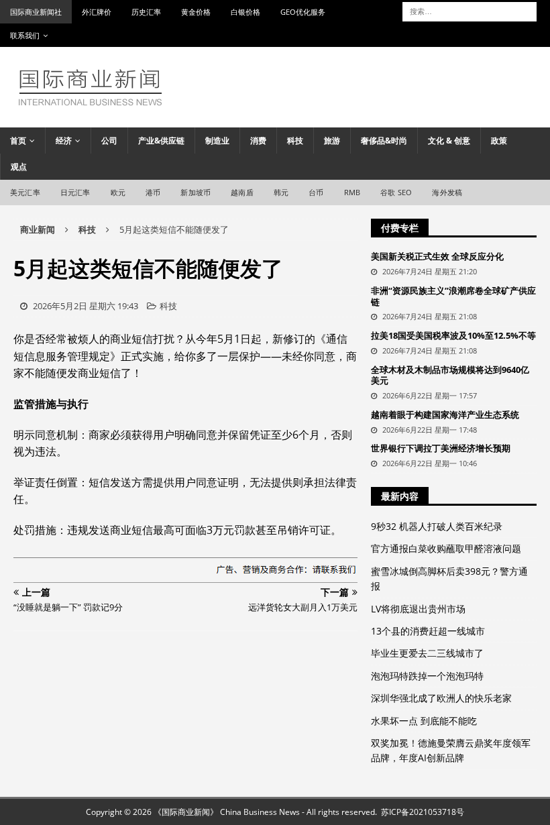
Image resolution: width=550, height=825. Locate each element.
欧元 (118, 192)
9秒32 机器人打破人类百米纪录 (436, 526)
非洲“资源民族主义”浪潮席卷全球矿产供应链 (453, 296)
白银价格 (245, 12)
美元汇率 (25, 192)
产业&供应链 (161, 140)
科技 (295, 140)
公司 (109, 140)
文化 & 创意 (449, 140)
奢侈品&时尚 (384, 140)
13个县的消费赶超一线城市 (428, 630)
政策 (499, 140)
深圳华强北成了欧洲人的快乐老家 (441, 698)
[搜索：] (469, 10)
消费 (258, 140)
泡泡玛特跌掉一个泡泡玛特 (427, 675)
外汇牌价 (96, 12)
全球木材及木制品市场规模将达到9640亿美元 (450, 375)
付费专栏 (400, 227)
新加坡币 (195, 192)
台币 (316, 192)
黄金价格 (196, 12)
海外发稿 (447, 192)
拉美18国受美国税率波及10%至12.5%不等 (453, 335)
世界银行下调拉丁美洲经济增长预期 (440, 448)
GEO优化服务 (302, 12)
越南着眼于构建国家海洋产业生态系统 (445, 414)
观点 (19, 166)
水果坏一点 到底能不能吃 (424, 720)
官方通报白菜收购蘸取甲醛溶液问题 (446, 548)
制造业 (217, 140)
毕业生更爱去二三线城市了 (427, 653)
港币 (153, 192)
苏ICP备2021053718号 (422, 812)
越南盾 (242, 192)
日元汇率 (75, 192)
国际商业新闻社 (36, 12)
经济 (64, 140)
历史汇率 (146, 12)
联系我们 (25, 35)
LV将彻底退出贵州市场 (418, 608)
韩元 (281, 192)
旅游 (332, 140)
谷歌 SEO (396, 192)
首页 (18, 140)
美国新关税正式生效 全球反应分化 (437, 256)
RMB (352, 192)
